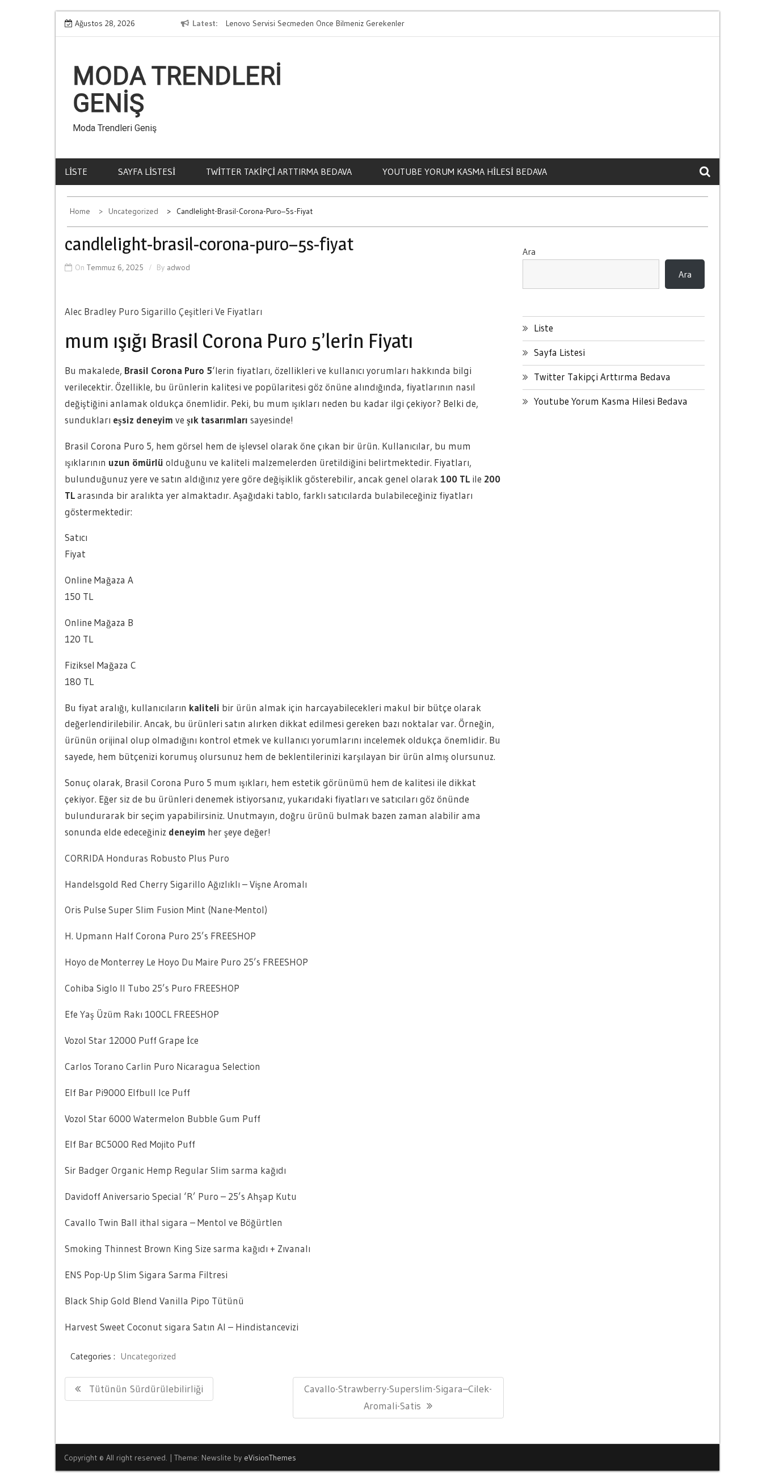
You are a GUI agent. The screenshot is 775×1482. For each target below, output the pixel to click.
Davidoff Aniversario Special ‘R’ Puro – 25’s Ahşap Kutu (181, 1196)
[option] (329, 24)
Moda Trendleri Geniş (177, 89)
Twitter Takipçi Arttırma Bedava (279, 171)
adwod (178, 267)
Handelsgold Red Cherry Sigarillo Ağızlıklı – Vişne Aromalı (186, 884)
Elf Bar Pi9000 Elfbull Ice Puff (127, 1092)
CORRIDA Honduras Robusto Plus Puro (147, 858)
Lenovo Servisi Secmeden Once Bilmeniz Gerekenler (315, 23)
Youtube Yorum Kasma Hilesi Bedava (464, 171)
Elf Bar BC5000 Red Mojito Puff (130, 1144)
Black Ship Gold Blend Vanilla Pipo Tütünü (154, 1301)
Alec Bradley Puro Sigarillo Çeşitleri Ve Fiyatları (163, 311)
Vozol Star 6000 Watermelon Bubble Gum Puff (162, 1118)
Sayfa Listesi (146, 171)
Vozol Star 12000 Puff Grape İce (132, 1040)
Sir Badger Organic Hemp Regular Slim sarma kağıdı (175, 1170)
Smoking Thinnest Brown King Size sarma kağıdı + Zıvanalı (187, 1248)
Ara (529, 251)
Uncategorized (148, 1356)
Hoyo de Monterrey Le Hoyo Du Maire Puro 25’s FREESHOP (186, 962)
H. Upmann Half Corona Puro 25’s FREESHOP (160, 936)
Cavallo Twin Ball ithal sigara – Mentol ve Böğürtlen (174, 1222)
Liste (76, 171)
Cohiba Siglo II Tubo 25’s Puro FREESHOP (152, 988)
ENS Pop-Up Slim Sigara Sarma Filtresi (146, 1275)
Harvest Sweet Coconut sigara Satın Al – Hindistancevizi (181, 1327)
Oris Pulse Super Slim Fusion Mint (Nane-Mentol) (166, 910)
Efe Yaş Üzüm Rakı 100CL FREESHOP (142, 1014)
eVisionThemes (270, 1457)
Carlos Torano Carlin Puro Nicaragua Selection (162, 1066)
